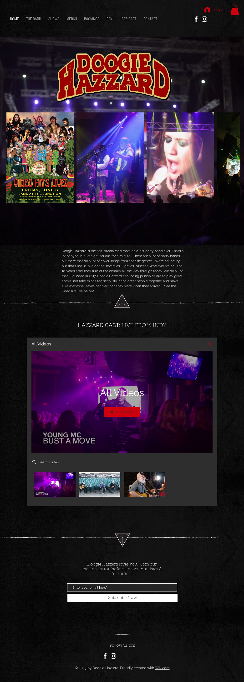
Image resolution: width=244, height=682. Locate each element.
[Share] (208, 344)
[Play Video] (54, 484)
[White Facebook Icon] (196, 19)
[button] (235, 10)
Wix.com (162, 668)
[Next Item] (231, 157)
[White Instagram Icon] (204, 19)
